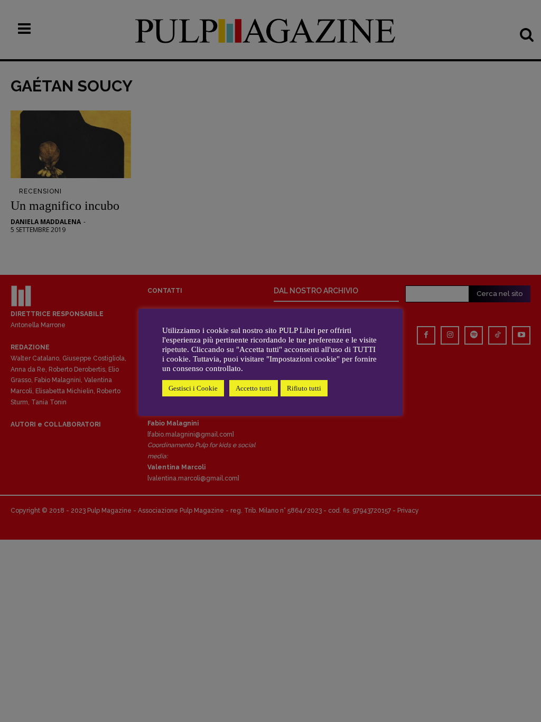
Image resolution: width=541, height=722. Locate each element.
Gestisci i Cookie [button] (193, 388)
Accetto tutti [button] (254, 388)
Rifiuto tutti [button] (304, 388)
